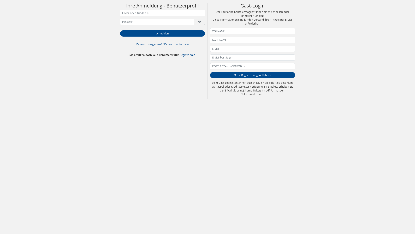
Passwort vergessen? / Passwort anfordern (162, 44)
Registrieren (187, 55)
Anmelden (162, 33)
